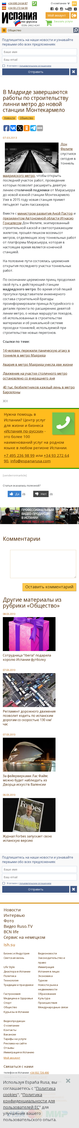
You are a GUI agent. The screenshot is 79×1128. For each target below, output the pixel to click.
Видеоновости (47, 953)
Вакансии (10, 1034)
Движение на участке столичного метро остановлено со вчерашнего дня (35, 376)
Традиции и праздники (18, 985)
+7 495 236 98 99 (19, 455)
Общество (14, 30)
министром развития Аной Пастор (45, 213)
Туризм (42, 980)
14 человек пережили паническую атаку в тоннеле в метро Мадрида (36, 353)
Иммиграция (46, 967)
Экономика (45, 976)
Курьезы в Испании (16, 1012)
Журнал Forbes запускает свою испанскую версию (27, 838)
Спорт (8, 1003)
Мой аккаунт (12, 1058)
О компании (58, 3)
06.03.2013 (9, 795)
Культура (44, 998)
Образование (47, 994)
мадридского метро (19, 175)
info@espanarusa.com (30, 460)
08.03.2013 (9, 614)
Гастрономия (12, 994)
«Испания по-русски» (23, 431)
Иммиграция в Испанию (19, 1052)
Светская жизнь (14, 958)
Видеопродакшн (14, 1021)
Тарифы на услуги (15, 1039)
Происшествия (47, 1003)
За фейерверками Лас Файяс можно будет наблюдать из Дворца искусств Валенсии (25, 780)
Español (74, 3)
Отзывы (9, 1048)
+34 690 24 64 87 (18, 3)
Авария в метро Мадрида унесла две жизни (38, 364)
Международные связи (53, 1007)
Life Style (9, 967)
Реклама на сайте (15, 1043)
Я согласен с (29, 65)
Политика (10, 976)
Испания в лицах (49, 971)
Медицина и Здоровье (18, 998)
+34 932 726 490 (39, 1072)
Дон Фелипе (67, 146)
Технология (11, 980)
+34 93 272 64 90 (18, 8)
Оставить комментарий (49, 586)
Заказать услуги (63, 21)
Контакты (10, 1030)
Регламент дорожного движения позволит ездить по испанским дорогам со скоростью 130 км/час (29, 717)
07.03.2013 (9, 670)
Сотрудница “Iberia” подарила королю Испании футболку (27, 657)
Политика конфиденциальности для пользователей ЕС (29, 1101)
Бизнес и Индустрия (16, 953)
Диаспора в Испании (17, 971)
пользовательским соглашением (35, 65)
